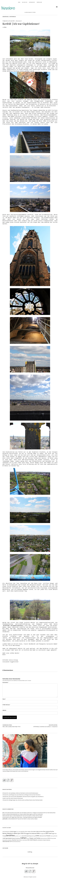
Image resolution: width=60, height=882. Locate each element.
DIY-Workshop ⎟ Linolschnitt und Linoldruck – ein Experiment (45, 726)
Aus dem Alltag (20, 831)
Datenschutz (32, 2)
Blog (19, 2)
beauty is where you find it (16, 833)
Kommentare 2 (19, 20)
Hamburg (33, 835)
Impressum (39, 2)
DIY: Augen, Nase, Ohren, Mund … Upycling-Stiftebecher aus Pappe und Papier (26, 817)
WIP (11, 841)
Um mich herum (32, 840)
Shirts (49, 838)
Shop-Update (53, 838)
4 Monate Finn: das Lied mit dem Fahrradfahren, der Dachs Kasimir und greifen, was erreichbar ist (23, 796)
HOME (37, 836)
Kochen (55, 835)
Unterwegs (12, 16)
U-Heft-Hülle (24, 840)
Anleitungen (13, 831)
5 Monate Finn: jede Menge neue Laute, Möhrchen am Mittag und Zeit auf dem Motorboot (21, 794)
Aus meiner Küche (48, 831)
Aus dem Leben (27, 831)
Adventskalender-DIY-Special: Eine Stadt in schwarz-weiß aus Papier (28, 815)
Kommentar (6, 682)
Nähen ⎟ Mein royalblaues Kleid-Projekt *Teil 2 (11, 726)
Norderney (18, 838)
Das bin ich (24, 2)
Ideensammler (42, 835)
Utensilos (48, 840)
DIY (3, 812)
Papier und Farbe (34, 838)
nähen (23, 838)
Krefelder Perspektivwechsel (13, 625)
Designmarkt (42, 833)
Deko (38, 833)
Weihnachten (6, 841)
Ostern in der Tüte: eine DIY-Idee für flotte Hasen (13, 798)
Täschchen (19, 840)
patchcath (5, 818)
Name (4, 699)
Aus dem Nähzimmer (37, 831)
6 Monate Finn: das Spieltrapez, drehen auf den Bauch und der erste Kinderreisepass (20, 793)
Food (50, 833)
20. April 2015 (11, 20)
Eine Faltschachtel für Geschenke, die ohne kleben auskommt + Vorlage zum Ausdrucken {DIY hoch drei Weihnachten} (30, 812)
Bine (5, 27)
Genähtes (10, 835)
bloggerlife (12, 661)
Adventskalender (6, 831)
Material (13, 838)
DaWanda (33, 833)
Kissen (48, 835)
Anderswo (6, 16)
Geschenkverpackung (26, 835)
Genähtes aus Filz (18, 835)
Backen (5, 833)
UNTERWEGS (40, 840)
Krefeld (16, 661)
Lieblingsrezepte (7, 838)
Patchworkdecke (43, 838)
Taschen (14, 840)
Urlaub (44, 840)
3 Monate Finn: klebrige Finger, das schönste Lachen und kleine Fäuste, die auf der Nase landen (23, 800)
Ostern (28, 838)
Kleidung (52, 835)
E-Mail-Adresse (6, 704)
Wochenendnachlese (16, 841)
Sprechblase (5, 840)
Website (4, 710)
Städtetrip (10, 840)
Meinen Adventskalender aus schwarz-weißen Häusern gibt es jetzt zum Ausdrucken (25, 814)
